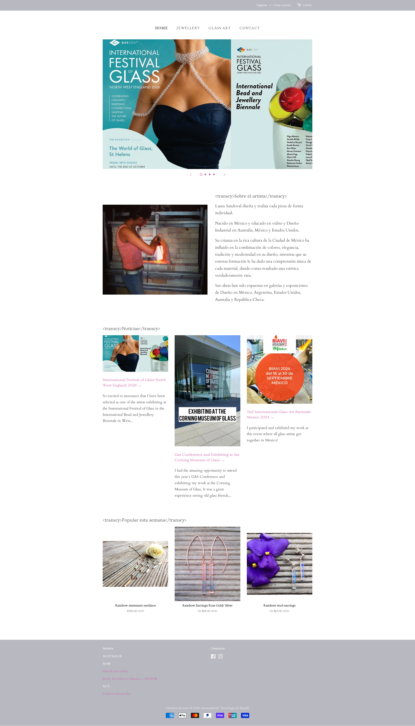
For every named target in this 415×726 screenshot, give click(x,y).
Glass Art (220, 28)
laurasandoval (210, 708)
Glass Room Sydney (115, 671)
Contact (249, 28)
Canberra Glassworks (116, 694)
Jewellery (188, 28)
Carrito (307, 5)
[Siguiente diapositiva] (224, 174)
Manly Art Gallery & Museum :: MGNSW (130, 679)
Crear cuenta (282, 5)
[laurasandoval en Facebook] (213, 657)
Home (161, 28)
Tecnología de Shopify (234, 708)
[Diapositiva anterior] (190, 174)
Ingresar (262, 5)
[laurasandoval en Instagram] (220, 657)
